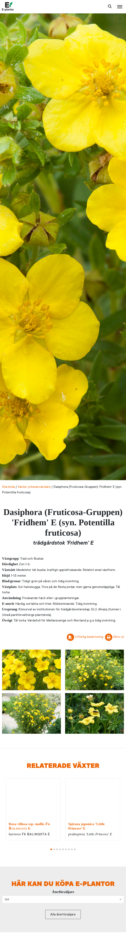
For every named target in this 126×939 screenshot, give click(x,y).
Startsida (8, 487)
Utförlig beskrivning (89, 637)
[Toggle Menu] (119, 6)
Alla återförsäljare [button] (63, 914)
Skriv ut (118, 637)
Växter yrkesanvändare (34, 487)
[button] (51, 849)
